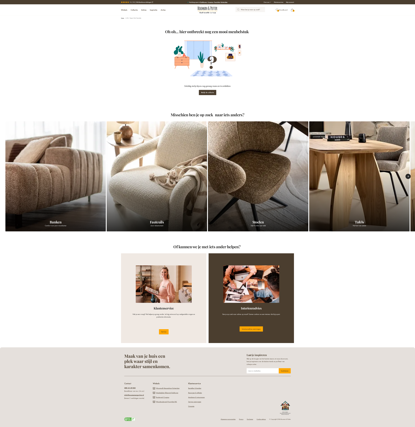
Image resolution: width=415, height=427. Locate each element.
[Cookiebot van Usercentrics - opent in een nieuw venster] (244, 200)
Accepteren (238, 225)
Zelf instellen (206, 225)
